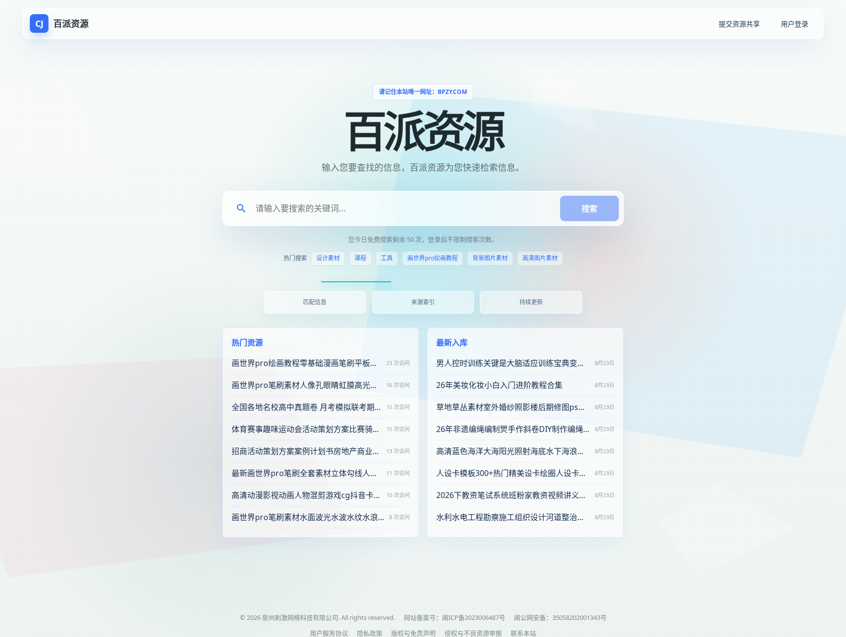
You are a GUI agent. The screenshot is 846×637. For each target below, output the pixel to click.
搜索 (589, 208)
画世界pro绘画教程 (432, 258)
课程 (360, 258)
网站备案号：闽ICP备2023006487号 (454, 617)
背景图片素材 (490, 258)
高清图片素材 (540, 258)
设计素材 (328, 258)
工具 (387, 258)
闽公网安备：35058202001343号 (560, 617)
